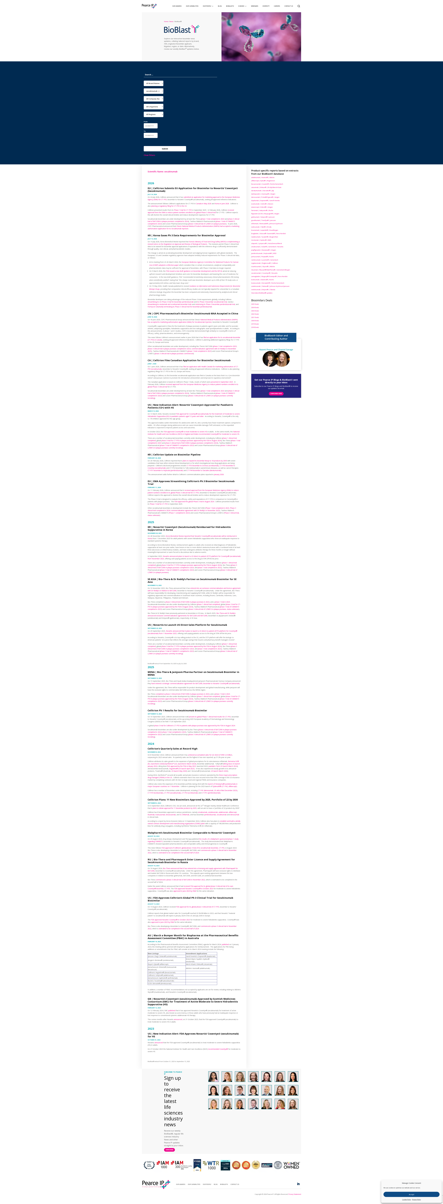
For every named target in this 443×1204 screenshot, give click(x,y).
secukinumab (222, 815)
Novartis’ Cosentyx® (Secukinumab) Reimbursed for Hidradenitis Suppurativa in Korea (189, 528)
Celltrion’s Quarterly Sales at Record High (173, 748)
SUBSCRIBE (169, 1150)
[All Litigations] (151, 106)
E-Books (241, 6)
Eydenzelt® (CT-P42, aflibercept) (225, 786)
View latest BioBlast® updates (261, 293)
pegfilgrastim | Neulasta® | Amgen (263, 250)
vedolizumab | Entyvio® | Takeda (263, 290)
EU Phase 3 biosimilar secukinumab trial (212, 302)
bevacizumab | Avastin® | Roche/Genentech (267, 184)
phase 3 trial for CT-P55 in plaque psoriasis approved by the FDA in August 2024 (191, 440)
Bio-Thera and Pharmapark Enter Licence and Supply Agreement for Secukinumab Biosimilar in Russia (191, 861)
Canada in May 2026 (203, 203)
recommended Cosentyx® (218, 1049)
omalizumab (202, 812)
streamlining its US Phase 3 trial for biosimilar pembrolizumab (171, 302)
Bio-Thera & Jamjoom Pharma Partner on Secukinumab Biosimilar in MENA (193, 673)
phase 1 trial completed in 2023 (212, 219)
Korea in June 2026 (222, 203)
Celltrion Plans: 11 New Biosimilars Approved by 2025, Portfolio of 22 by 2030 (193, 799)
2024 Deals (255, 307)
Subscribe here (276, 394)
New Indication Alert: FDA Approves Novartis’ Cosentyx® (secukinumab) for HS (193, 1035)
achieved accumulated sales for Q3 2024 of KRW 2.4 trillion (210, 755)
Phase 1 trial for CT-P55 (183, 210)
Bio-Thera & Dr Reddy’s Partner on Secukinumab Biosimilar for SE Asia (192, 580)
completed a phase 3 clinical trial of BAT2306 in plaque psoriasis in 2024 (182, 694)
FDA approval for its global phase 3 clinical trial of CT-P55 (197, 907)
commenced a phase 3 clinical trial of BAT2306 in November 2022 (180, 880)
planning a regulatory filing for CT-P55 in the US (169, 206)
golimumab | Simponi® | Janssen (263, 217)
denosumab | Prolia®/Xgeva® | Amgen (265, 197)
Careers (277, 6)
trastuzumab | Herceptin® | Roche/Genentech (267, 283)
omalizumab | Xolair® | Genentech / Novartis (267, 247)
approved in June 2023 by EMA (184, 891)
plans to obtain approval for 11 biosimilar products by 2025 (175, 808)
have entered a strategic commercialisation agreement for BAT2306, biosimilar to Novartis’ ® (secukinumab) (195, 683)
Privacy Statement (294, 1194)
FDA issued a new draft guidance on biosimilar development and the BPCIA (194, 271)
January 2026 (219, 474)
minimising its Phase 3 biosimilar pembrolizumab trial (215, 304)
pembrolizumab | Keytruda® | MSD (263, 253)
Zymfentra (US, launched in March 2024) (180, 764)
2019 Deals (255, 324)
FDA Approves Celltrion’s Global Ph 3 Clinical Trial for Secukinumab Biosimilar (190, 899)
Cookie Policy (406, 1200)
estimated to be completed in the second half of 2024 (179, 853)
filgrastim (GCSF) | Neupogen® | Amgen (265, 214)
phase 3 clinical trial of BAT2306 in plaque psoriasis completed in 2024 (191, 443)
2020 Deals (255, 321)
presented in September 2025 (222, 382)
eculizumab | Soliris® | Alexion (262, 204)
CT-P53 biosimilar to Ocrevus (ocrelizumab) (202, 465)
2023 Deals (255, 311)
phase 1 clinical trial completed (208, 604)
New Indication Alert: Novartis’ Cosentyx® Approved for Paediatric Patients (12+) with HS (190, 406)
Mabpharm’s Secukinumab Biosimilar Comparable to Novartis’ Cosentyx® (192, 832)
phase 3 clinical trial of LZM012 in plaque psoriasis (207, 224)
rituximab (151, 815)
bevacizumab (171, 815)
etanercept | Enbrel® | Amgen (262, 207)
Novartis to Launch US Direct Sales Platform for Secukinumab (190, 624)
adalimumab (223, 812)
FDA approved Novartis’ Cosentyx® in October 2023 (193, 888)
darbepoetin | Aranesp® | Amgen (263, 194)
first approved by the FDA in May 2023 (181, 766)
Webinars (254, 6)
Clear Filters (149, 155)
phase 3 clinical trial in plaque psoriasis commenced (174, 353)
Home (166, 21)
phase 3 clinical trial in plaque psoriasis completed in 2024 (169, 349)
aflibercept (233, 812)
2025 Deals (255, 304)
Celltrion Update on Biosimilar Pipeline (177, 454)
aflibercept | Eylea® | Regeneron (263, 181)
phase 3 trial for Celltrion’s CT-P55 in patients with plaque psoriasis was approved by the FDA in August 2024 (194, 725)
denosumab (234, 815)
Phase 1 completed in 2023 (179, 513)
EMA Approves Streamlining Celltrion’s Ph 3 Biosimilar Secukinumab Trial (191, 483)
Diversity (266, 6)
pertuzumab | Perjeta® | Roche (262, 257)
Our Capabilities (192, 6)
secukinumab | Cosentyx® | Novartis (264, 273)
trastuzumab (160, 815)
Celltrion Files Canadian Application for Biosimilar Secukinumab (191, 360)
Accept (411, 1194)
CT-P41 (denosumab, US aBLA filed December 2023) (217, 790)
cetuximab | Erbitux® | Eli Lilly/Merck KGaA (266, 187)
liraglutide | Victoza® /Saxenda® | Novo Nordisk (268, 233)
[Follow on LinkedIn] (298, 1184)
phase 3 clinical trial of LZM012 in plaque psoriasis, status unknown (214, 609)
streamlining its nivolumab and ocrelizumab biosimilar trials (170, 304)
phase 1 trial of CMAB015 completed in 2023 (177, 445)
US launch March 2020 (219, 771)
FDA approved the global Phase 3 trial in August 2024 (194, 501)
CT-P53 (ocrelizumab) (190, 793)
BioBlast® (230, 6)
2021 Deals (255, 317)
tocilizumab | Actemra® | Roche (262, 280)
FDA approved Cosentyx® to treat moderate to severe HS (185, 432)
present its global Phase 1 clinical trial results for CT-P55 (210, 717)
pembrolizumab (210, 815)
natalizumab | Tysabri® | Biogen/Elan (264, 237)
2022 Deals (255, 314)
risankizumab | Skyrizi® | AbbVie (263, 266)
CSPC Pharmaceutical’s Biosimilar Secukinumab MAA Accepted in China (196, 313)
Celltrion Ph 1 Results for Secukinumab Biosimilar (177, 710)
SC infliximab (184, 815)
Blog (220, 6)
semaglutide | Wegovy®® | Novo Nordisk (269, 276)
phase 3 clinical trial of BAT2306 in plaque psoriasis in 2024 (187, 602)
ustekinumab (213, 812)
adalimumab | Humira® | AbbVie (262, 177)
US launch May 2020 (179, 771)
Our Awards (177, 6)
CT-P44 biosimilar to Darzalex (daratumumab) (204, 470)
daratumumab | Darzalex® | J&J (262, 191)
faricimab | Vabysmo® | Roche (262, 210)
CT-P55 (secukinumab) (172, 793)
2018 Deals (255, 327)
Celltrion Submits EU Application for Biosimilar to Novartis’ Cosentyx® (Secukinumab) (193, 190)
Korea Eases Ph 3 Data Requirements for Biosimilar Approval (189, 235)
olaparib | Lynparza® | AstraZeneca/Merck (266, 243)
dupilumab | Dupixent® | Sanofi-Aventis (265, 200)
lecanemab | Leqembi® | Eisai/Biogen (264, 230)
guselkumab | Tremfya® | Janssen (263, 220)
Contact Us (288, 6)
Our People (207, 6)
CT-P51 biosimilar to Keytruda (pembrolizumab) (165, 470)
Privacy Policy (416, 1200)
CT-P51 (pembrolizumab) (211, 793)
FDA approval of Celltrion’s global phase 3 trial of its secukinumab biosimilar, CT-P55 (193, 848)
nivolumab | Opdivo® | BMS (261, 240)
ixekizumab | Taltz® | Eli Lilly (261, 227)
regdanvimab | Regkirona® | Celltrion (264, 263)
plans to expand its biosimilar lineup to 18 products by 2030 (205, 461)
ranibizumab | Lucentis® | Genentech (264, 260)
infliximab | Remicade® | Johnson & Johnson (267, 224)
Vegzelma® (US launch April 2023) (182, 768)
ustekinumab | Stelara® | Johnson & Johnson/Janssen (270, 286)
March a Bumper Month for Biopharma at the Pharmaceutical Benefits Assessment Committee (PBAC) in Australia (193, 937)
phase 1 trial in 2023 (222, 602)
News (171, 21)
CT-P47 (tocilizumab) (155, 793)
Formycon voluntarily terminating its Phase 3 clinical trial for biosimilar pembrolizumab (180, 307)
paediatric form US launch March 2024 (223, 766)
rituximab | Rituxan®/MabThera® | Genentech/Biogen (270, 270)
